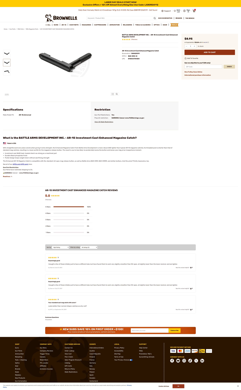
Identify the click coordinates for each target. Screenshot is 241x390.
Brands (17, 369)
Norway (92, 369)
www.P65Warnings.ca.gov (29, 173)
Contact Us (69, 348)
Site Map (117, 354)
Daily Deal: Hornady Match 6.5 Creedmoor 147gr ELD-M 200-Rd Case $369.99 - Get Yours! (118, 10)
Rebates (18, 375)
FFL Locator (44, 363)
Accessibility (118, 351)
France (92, 360)
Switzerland (94, 381)
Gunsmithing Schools (146, 357)
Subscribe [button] (175, 330)
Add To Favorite (192, 58)
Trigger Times (45, 354)
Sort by (49, 247)
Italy (91, 366)
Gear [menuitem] (165, 25)
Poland (92, 372)
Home (5, 29)
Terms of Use (118, 357)
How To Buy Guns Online (193, 72)
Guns (17, 348)
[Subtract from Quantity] (186, 46)
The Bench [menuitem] (189, 18)
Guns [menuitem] (56, 25)
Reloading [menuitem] (127, 25)
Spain (92, 375)
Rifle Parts (21, 29)
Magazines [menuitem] (86, 25)
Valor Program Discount (73, 360)
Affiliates (43, 366)
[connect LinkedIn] (202, 361)
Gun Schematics (21, 381)
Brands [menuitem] (179, 18)
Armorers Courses (46, 369)
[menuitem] (48, 25)
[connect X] (196, 361)
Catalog (67, 363)
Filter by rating (75, 247)
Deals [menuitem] (174, 25)
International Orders (97, 348)
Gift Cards (68, 366)
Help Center (143, 348)
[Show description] (7, 176)
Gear (16, 366)
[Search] (155, 18)
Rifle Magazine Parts (32, 29)
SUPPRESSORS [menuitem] (100, 25)
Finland (92, 357)
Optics (17, 363)
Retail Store (44, 360)
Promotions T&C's (145, 354)
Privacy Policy (119, 348)
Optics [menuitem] (157, 25)
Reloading (18, 357)
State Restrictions (71, 372)
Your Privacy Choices (122, 360)
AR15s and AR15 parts (20, 164)
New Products (20, 378)
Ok (178, 386)
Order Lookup (69, 351)
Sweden (92, 378)
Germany (93, 363)
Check (229, 66)
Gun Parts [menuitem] (74, 25)
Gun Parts (12, 29)
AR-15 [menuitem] (64, 25)
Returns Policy (70, 369)
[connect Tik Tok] (190, 361)
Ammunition (19, 354)
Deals (17, 372)
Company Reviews (46, 351)
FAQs (141, 351)
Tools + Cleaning (21, 360)
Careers (42, 357)
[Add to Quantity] (194, 46)
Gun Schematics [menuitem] (165, 18)
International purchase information (198, 75)
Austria (92, 351)
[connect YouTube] (178, 361)
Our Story (43, 348)
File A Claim (69, 357)
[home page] (61, 18)
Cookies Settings (164, 386)
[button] (186, 11)
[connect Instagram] (184, 361)
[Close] (238, 386)
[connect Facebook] (172, 361)
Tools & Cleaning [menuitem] (143, 25)
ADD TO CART (210, 52)
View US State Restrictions (104, 122)
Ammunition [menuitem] (114, 25)
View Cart (68, 354)
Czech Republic (95, 354)
